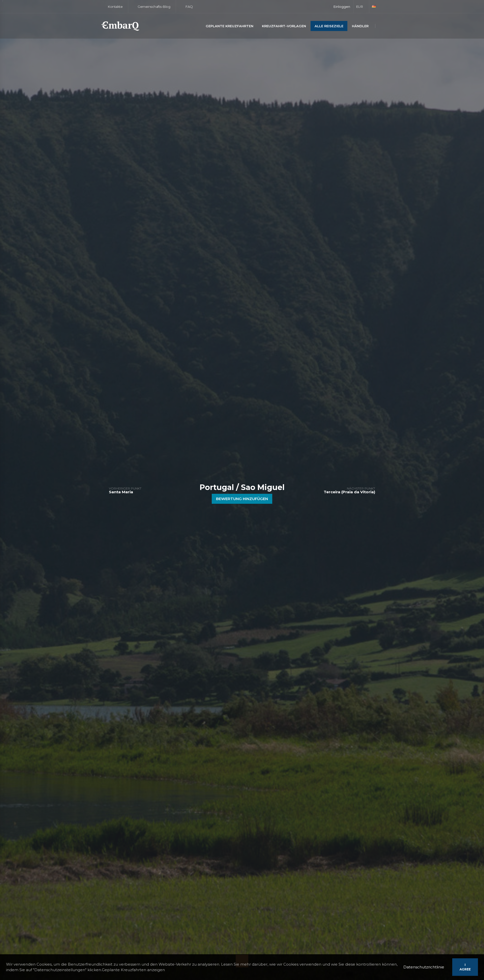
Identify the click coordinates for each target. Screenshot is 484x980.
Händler (360, 26)
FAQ (189, 7)
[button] (361, 6)
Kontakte (115, 7)
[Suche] (381, 26)
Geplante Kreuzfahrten (229, 26)
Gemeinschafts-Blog (153, 7)
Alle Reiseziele (329, 26)
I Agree (465, 967)
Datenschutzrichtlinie (423, 967)
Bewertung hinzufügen (242, 498)
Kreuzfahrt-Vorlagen (284, 26)
